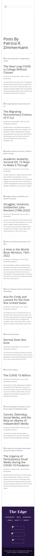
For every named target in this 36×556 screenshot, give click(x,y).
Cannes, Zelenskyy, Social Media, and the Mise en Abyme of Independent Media (17, 418)
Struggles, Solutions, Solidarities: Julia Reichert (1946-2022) (16, 207)
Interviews (27, 517)
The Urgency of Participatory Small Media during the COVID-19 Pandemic (16, 460)
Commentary (7, 78)
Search (26, 520)
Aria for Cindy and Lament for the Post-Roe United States (16, 300)
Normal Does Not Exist (14, 341)
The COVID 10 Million (17, 375)
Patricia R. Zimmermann (12, 76)
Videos (10, 520)
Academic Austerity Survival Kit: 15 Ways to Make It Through (16, 162)
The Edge (18, 512)
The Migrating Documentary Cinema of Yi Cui (17, 115)
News (19, 517)
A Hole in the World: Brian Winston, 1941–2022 (17, 252)
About (17, 520)
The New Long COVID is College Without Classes (17, 69)
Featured (14, 124)
